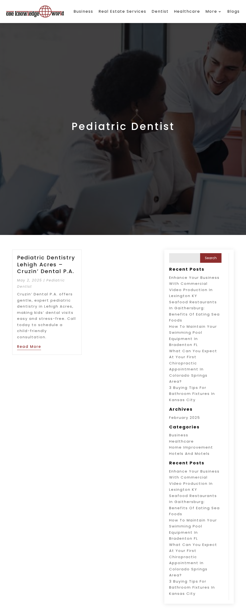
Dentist (160, 11)
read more (29, 346)
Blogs (233, 11)
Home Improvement (191, 447)
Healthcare (187, 11)
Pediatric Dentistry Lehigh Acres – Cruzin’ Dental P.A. (46, 264)
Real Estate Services (122, 11)
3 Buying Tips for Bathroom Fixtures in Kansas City (192, 393)
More (211, 11)
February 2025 (184, 417)
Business (83, 11)
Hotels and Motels (189, 453)
